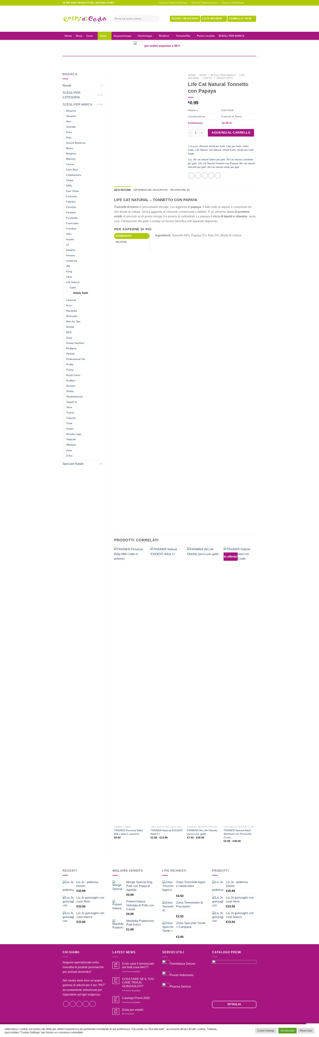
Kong (69, 271)
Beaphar (71, 153)
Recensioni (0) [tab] (180, 190)
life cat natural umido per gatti (223, 167)
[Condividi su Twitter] (198, 175)
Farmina (71, 207)
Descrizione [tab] (122, 190)
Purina (70, 369)
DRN (69, 185)
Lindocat (71, 300)
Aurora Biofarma (75, 142)
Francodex (72, 223)
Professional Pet (75, 359)
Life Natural (73, 282)
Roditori (164, 35)
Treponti (71, 417)
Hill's (68, 233)
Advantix (71, 116)
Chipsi (69, 180)
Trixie (69, 423)
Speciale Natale (73, 463)
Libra (69, 276)
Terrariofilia (183, 35)
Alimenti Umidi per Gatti (212, 146)
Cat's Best (72, 169)
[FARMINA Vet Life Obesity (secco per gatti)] (203, 685)
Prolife (69, 364)
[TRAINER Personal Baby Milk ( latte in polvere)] (130, 685)
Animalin (71, 126)
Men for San (73, 321)
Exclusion (71, 196)
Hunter (70, 239)
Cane (89, 35)
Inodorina (71, 260)
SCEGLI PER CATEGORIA (71, 95)
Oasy (69, 337)
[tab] (132, 236)
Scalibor (71, 380)
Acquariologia (122, 35)
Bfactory (71, 158)
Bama (69, 148)
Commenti (128, 1014)
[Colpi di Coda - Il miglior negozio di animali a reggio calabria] (85, 18)
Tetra (69, 407)
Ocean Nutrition (75, 343)
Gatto (103, 35)
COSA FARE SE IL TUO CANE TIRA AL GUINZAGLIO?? (138, 982)
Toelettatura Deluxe (182, 963)
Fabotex (71, 201)
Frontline (71, 228)
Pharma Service (180, 986)
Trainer (70, 412)
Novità (67, 85)
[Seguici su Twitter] (79, 1004)
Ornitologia (145, 35)
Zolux (69, 455)
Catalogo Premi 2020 (136, 998)
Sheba (70, 391)
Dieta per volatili (132, 1009)
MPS (69, 332)
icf (67, 244)
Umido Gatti (80, 292)
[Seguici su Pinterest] (93, 1004)
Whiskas (71, 444)
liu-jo (69, 305)
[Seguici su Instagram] (251, 2)
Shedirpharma (74, 396)
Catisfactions (73, 174)
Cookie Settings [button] (265, 1030)
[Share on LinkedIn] (218, 175)
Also (68, 121)
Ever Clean (72, 191)
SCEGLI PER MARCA (231, 35)
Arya (68, 137)
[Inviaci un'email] (254, 2)
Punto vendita (206, 35)
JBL (68, 266)
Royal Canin (73, 375)
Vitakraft (71, 439)
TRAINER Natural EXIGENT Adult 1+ (166, 832)
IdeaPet (70, 250)
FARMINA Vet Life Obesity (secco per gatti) (202, 832)
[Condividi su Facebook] (191, 175)
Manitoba (71, 310)
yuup (69, 450)
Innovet (70, 255)
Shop (79, 35)
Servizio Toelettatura (233, 2)
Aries (69, 132)
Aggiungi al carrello (231, 132)
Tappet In (71, 401)
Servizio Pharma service (204, 2)
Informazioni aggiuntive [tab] (150, 190)
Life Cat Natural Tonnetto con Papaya (218, 163)
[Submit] (155, 19)
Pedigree (71, 348)
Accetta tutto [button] (287, 1030)
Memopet (71, 316)
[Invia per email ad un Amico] (205, 175)
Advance (71, 110)
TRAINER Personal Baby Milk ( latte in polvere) (128, 832)
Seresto (70, 385)
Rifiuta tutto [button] (306, 1030)
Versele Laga (73, 434)
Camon (70, 164)
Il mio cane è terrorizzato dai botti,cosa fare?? (138, 965)
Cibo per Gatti (233, 146)
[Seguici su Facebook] (247, 2)
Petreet (70, 353)
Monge (70, 326)
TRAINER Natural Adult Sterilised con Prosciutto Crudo (238, 834)
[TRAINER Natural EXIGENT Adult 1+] (166, 685)
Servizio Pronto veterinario (173, 2)
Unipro (70, 428)
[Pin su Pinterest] (211, 175)
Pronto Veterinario (181, 975)
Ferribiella (72, 217)
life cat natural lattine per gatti (209, 159)
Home (68, 35)
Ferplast (71, 212)
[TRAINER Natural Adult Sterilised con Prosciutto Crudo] (240, 685)
